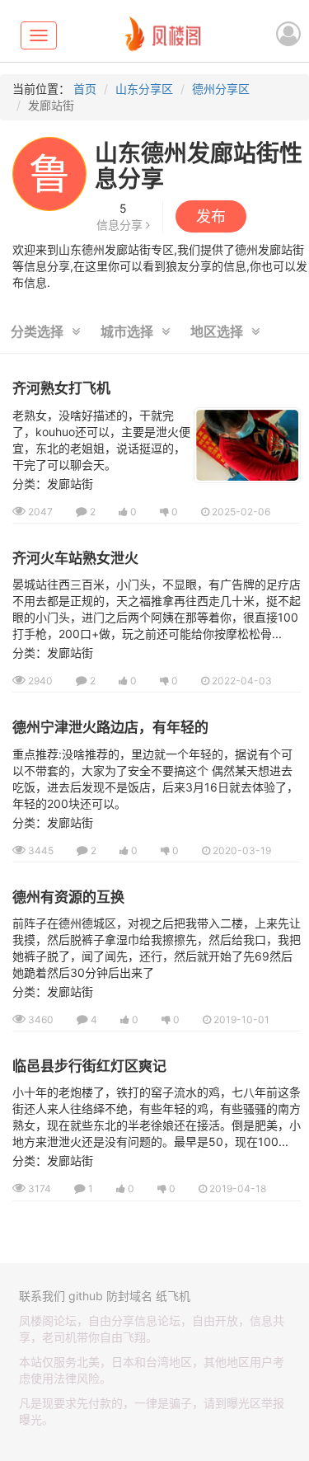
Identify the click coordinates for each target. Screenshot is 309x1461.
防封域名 (129, 1296)
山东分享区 (144, 89)
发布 (211, 216)
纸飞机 (173, 1296)
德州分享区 (221, 89)
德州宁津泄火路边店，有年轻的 (110, 727)
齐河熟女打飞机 (61, 388)
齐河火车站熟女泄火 (75, 558)
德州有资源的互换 (68, 897)
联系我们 (42, 1296)
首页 (84, 89)
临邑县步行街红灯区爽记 (89, 1066)
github (85, 1296)
